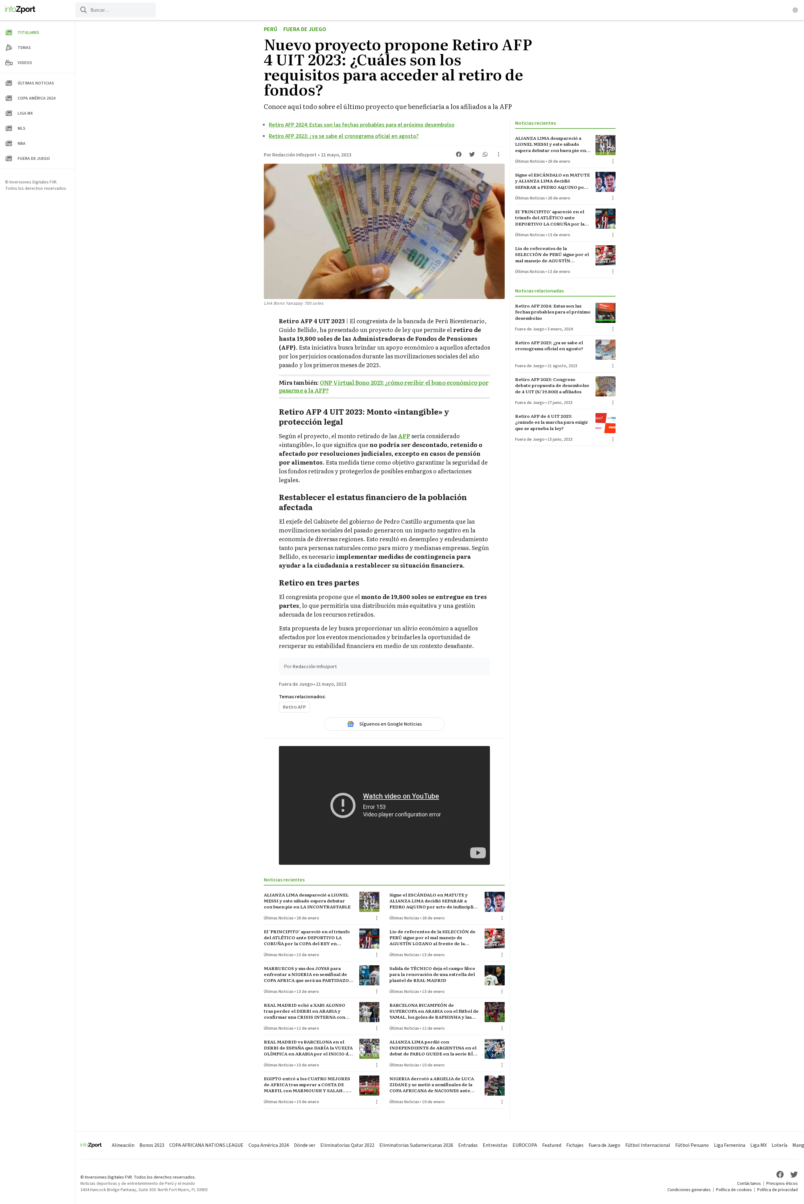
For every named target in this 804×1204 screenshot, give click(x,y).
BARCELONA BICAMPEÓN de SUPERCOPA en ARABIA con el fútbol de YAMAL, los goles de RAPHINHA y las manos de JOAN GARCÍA (434, 1011)
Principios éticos (782, 1183)
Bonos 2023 (151, 1145)
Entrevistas (495, 1145)
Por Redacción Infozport (290, 154)
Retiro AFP (294, 707)
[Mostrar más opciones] (498, 154)
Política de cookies (734, 1190)
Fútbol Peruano (692, 1145)
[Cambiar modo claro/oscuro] (795, 10)
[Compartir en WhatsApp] (485, 154)
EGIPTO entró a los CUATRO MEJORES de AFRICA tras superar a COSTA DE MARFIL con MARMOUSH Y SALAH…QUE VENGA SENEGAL (307, 1085)
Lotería (779, 1145)
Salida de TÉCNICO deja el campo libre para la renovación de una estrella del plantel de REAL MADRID (432, 974)
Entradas (468, 1145)
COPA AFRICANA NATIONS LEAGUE (206, 1145)
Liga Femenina (729, 1145)
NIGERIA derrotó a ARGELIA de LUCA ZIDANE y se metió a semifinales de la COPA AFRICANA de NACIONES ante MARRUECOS (431, 1085)
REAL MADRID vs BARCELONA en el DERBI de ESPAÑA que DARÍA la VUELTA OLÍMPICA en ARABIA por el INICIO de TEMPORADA (308, 1048)
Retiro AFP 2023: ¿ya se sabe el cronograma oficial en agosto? (344, 136)
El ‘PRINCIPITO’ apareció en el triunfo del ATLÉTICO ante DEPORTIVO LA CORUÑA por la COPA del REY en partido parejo (307, 938)
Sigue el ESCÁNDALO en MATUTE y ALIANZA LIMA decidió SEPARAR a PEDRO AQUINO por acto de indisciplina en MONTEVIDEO (434, 901)
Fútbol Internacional (647, 1145)
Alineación (123, 1145)
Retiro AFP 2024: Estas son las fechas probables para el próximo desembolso (361, 125)
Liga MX (758, 1145)
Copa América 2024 (268, 1145)
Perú (270, 29)
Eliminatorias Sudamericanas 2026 (416, 1145)
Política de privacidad (777, 1190)
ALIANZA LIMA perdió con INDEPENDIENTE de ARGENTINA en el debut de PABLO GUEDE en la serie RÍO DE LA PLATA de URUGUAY (432, 1048)
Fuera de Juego (304, 29)
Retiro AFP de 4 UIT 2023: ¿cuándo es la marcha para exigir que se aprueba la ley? (551, 422)
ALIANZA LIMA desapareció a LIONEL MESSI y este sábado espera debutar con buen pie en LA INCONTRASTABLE (307, 901)
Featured (551, 1145)
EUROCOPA (525, 1145)
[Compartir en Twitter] (472, 154)
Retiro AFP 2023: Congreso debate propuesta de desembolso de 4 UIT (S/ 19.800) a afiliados (552, 385)
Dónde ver (304, 1145)
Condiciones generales (689, 1190)
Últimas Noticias (279, 918)
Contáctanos (749, 1183)
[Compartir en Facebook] (459, 154)
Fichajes (575, 1145)
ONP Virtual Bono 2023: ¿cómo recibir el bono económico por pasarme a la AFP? (384, 386)
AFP (404, 436)
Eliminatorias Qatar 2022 (347, 1145)
